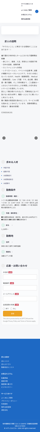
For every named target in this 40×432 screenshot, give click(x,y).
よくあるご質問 (26, 10)
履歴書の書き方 (6, 384)
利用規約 (4, 404)
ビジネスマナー (6, 387)
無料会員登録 (25, 19)
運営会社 (4, 410)
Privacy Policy (12, 321)
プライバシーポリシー (9, 401)
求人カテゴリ (6, 364)
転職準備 (4, 378)
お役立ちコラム (26, 14)
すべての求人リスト (27, 5)
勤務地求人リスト (7, 367)
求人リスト (5, 361)
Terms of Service (26, 321)
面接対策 (4, 381)
